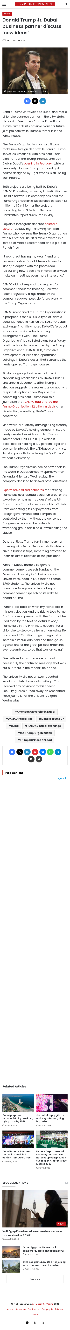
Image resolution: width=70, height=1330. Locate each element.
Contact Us (33, 1309)
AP (8, 40)
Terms (35, 1314)
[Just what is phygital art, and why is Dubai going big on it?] (52, 1103)
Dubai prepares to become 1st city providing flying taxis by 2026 (17, 1118)
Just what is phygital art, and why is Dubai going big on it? (51, 1118)
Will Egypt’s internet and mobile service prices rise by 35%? (32, 1233)
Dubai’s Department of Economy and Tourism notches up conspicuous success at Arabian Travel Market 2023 (51, 1158)
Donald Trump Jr (52, 719)
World (7, 13)
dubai (15, 726)
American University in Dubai (36, 712)
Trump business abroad (36, 740)
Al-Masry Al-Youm (42, 1304)
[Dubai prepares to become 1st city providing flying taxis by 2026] (18, 1103)
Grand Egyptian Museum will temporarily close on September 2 (43, 1249)
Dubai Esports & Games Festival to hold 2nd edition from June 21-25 (16, 1154)
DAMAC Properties (20, 719)
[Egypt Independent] (35, 4)
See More (35, 1279)
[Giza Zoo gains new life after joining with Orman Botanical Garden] (11, 1266)
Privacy (59, 1309)
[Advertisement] (35, 932)
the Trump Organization (36, 733)
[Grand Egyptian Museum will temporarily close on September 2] (11, 1252)
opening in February (38, 163)
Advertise (21, 1309)
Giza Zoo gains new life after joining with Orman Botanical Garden (44, 1263)
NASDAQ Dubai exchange (44, 726)
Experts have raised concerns (23, 490)
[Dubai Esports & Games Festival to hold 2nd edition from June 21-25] (18, 1139)
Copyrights (47, 1309)
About (10, 1309)
